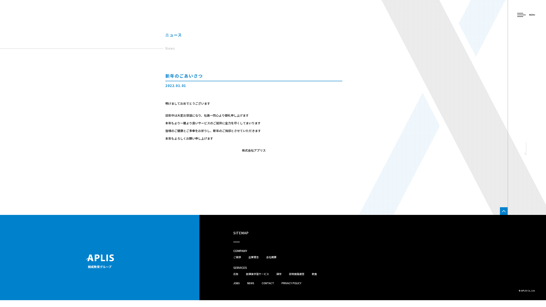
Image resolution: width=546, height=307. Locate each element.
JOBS (236, 283)
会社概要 (271, 257)
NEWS (250, 283)
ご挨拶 (237, 257)
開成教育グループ (100, 267)
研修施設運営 (296, 274)
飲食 (314, 274)
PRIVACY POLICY (291, 283)
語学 (279, 274)
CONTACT (268, 283)
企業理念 (253, 257)
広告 (235, 274)
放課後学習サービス (257, 274)
